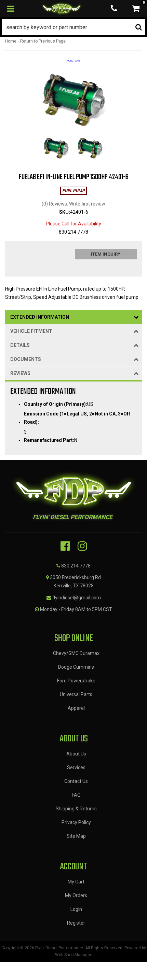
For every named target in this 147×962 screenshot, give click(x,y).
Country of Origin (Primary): (55, 404)
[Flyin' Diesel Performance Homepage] (62, 8)
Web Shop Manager (73, 954)
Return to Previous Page (43, 41)
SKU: (64, 212)
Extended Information (39, 317)
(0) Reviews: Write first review (73, 204)
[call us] (114, 8)
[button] (73, 27)
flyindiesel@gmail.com (76, 597)
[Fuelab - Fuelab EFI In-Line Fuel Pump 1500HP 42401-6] (73, 63)
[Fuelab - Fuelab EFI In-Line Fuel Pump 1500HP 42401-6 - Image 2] (90, 149)
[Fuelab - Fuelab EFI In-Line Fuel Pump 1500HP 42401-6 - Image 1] (56, 149)
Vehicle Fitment (31, 331)
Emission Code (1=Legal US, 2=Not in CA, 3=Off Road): (77, 418)
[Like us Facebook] (65, 546)
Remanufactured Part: (49, 440)
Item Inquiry (105, 254)
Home (10, 41)
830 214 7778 (76, 565)
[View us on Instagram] (82, 546)
